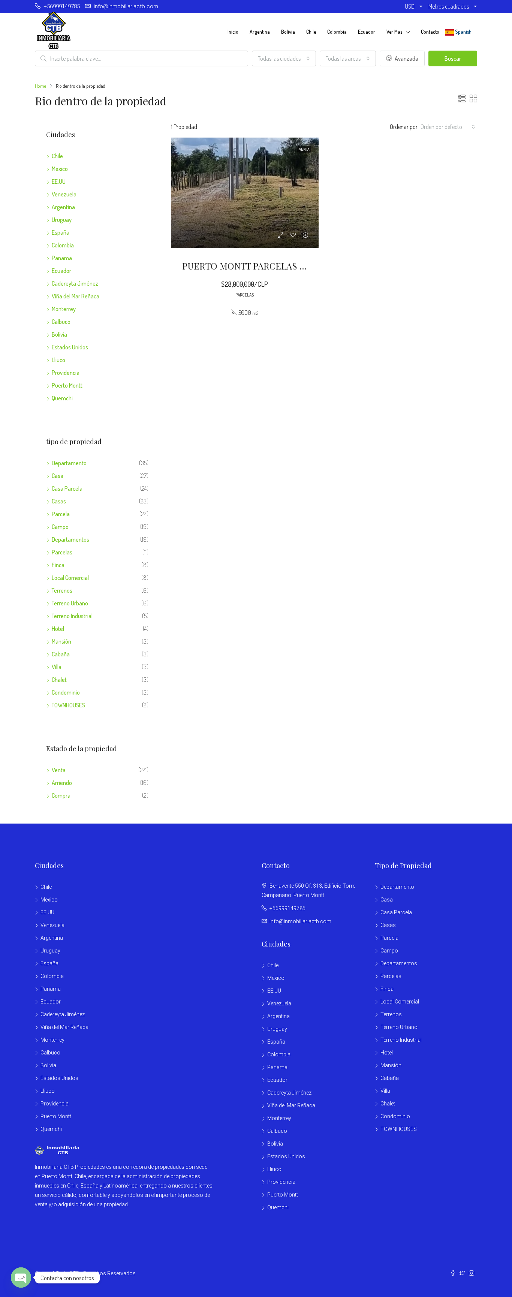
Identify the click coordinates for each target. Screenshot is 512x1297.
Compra (61, 795)
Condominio (66, 692)
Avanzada (406, 58)
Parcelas (62, 552)
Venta (59, 770)
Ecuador (366, 31)
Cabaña (61, 654)
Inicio (233, 31)
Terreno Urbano (70, 603)
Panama (62, 258)
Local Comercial (70, 577)
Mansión (61, 641)
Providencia (65, 372)
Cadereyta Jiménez (75, 283)
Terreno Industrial (72, 616)
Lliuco (58, 360)
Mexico (60, 168)
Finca (58, 565)
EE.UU (59, 181)
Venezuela (64, 194)
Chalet (59, 679)
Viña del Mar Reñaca (75, 296)
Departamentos (70, 539)
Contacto (430, 31)
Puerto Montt (67, 385)
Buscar (453, 58)
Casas (59, 501)
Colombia (337, 31)
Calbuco (61, 321)
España (60, 232)
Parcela (61, 514)
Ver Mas (394, 31)
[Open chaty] (21, 1277)
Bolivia (288, 31)
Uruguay (62, 219)
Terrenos (62, 590)
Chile (311, 31)
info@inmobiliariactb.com (300, 921)
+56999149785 (287, 908)
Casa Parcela (67, 488)
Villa (56, 667)
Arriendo (62, 782)
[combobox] (284, 58)
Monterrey (64, 309)
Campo (60, 526)
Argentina (260, 31)
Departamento (69, 463)
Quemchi (62, 398)
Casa (57, 475)
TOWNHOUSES (68, 705)
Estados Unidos (70, 347)
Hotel (58, 628)
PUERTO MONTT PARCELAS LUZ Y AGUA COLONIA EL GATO (305, 266)
